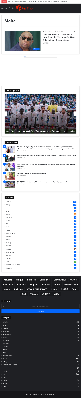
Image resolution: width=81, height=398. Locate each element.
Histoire (8, 255)
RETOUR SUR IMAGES (13, 265)
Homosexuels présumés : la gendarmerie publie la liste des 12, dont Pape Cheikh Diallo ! (46, 155)
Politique (8, 205)
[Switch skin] (9, 9)
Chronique (9, 243)
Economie (9, 217)
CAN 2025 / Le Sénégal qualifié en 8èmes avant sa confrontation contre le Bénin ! (44, 182)
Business (8, 249)
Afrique (8, 211)
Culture (8, 220)
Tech (7, 262)
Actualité (8, 201)
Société (8, 236)
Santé (7, 227)
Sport (7, 208)
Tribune (8, 230)
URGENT (8, 246)
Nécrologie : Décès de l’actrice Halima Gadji (21, 1)
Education (9, 268)
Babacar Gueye (48, 32)
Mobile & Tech (10, 233)
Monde (8, 214)
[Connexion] (13, 9)
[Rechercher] (6, 9)
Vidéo (7, 224)
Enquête (8, 258)
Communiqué (10, 252)
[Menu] (2, 9)
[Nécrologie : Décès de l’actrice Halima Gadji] (10, 176)
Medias (8, 239)
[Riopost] (24, 8)
